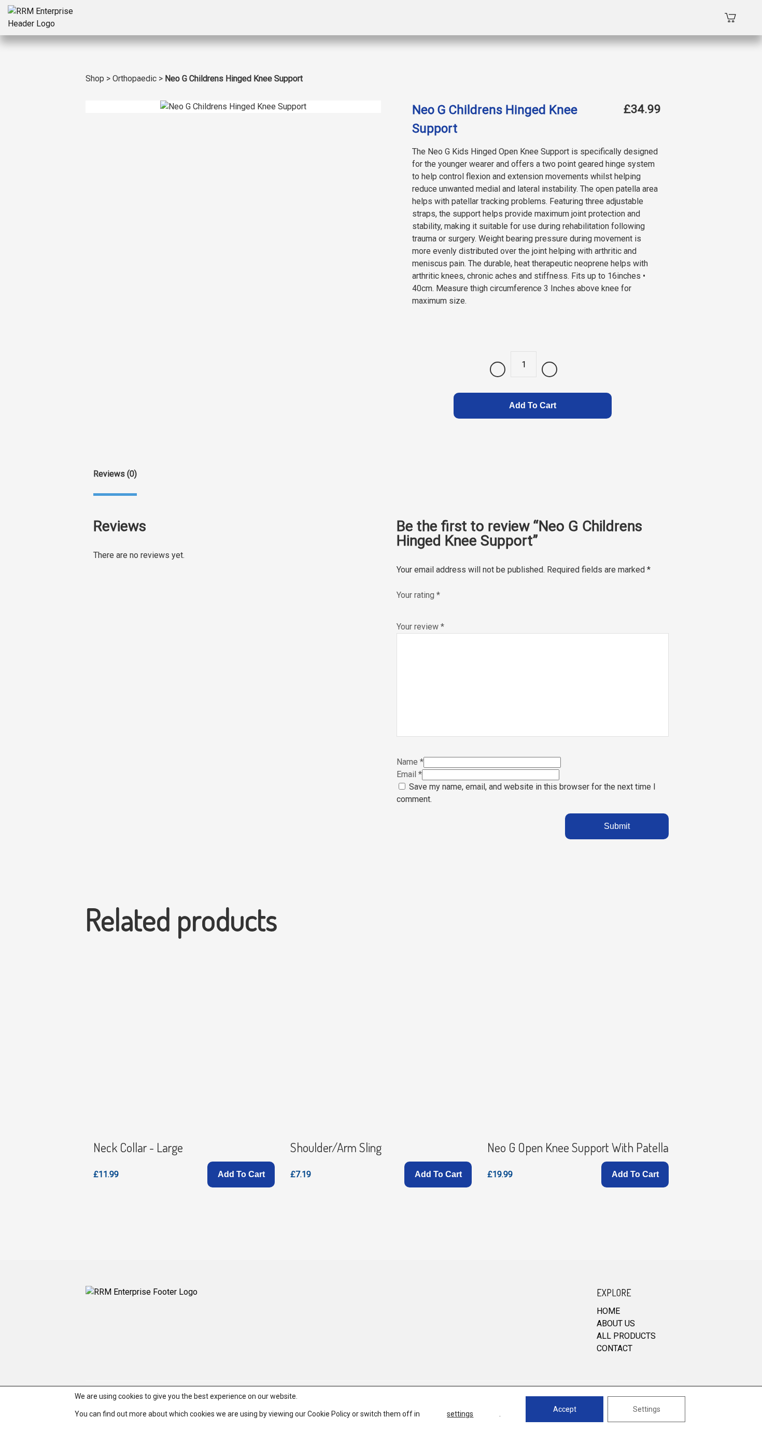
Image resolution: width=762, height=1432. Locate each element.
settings (460, 1414)
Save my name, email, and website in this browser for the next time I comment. (526, 793)
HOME (608, 1311)
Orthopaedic (134, 78)
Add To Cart (532, 405)
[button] (241, 1174)
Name (410, 762)
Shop (95, 78)
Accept (564, 1409)
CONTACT (614, 1348)
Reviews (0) (115, 474)
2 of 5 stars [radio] (412, 607)
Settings (646, 1409)
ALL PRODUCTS (626, 1336)
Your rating (418, 595)
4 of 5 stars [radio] (434, 607)
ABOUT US (616, 1323)
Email (409, 774)
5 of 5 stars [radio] (445, 607)
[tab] (115, 482)
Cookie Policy (328, 1414)
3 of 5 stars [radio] (423, 607)
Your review (420, 627)
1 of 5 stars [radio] (402, 607)
